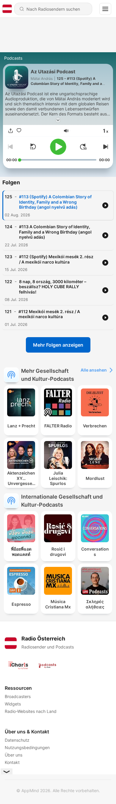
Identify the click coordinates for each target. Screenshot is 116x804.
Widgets (13, 703)
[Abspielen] (58, 147)
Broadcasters (18, 696)
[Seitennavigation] (105, 9)
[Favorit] (18, 130)
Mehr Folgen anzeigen (58, 345)
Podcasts (13, 58)
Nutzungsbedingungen (27, 747)
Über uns (13, 754)
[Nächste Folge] (105, 146)
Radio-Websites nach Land (31, 711)
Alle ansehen (94, 369)
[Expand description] (58, 120)
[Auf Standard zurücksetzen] (32, 146)
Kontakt (12, 762)
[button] (66, 131)
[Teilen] (10, 130)
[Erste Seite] (83, 146)
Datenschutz (17, 740)
